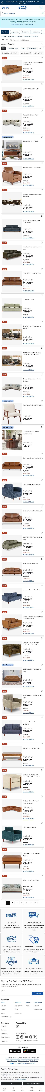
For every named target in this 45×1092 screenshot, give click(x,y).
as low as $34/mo (28, 238)
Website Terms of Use (27, 1059)
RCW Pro (4, 1026)
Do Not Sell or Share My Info (21, 1063)
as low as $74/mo (28, 818)
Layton (3, 1009)
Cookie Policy (34, 1061)
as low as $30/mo (28, 370)
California (38, 1002)
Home (7, 1059)
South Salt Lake (6, 1017)
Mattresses (36, 32)
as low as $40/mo (28, 686)
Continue (37, 993)
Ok (11, 1083)
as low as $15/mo (28, 159)
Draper (3, 1006)
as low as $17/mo (28, 185)
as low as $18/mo (28, 106)
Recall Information (15, 1059)
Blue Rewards (5, 1037)
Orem (3, 1013)
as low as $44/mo (28, 132)
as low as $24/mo (28, 211)
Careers (3, 1030)
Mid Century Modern (15, 36)
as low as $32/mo (28, 80)
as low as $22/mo (28, 475)
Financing (4, 1034)
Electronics (25, 32)
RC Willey (4, 36)
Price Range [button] (32, 48)
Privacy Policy (21, 1079)
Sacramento (38, 1009)
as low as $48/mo (28, 396)
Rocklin (36, 1006)
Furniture (5, 32)
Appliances (15, 32)
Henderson (18, 1006)
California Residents (23, 1061)
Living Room (27, 36)
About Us (4, 1041)
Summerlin (18, 1013)
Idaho (28, 1002)
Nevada (18, 1002)
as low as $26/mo (28, 291)
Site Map (32, 1063)
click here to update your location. (22, 24)
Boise (28, 1006)
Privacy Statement (12, 1061)
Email (2, 990)
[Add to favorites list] (42, 58)
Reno (16, 1009)
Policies (36, 1059)
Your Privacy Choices (33, 1083)
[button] (8, 2)
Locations (5, 999)
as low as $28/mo (28, 264)
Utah (3, 1002)
